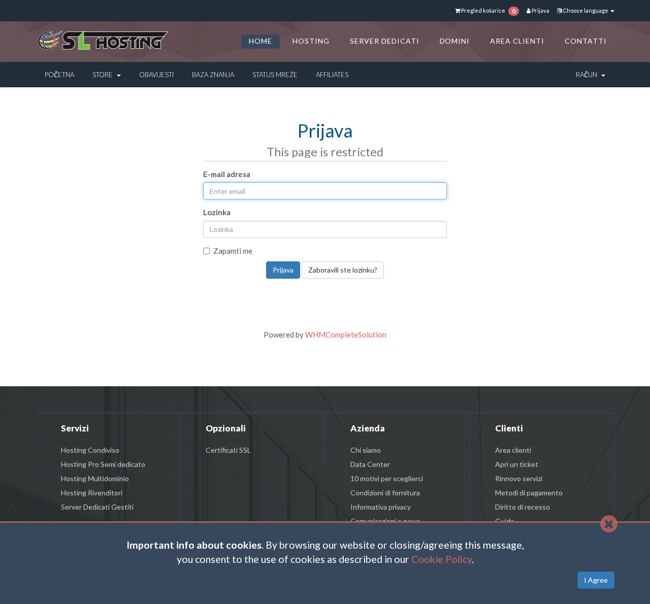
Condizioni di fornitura (385, 492)
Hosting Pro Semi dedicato (103, 464)
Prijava (540, 10)
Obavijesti (156, 75)
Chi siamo (365, 450)
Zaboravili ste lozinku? (342, 269)
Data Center (370, 464)
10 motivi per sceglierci (386, 478)
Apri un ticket (516, 464)
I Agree (596, 580)
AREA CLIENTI (517, 41)
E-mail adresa (226, 174)
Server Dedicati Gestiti (97, 506)
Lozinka (217, 212)
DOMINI (455, 41)
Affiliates (332, 75)
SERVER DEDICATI (384, 41)
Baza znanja (213, 75)
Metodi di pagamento (529, 492)
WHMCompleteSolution (345, 334)
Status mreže (275, 75)
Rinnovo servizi (518, 478)
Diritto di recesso (522, 506)
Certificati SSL (228, 450)
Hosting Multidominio (95, 478)
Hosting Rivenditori (91, 492)
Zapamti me (232, 250)
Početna (59, 75)
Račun (588, 75)
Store (104, 75)
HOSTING (311, 41)
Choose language (585, 10)
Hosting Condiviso (90, 450)
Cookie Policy (441, 559)
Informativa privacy (380, 506)
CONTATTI (586, 41)
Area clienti (513, 450)
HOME (260, 41)
